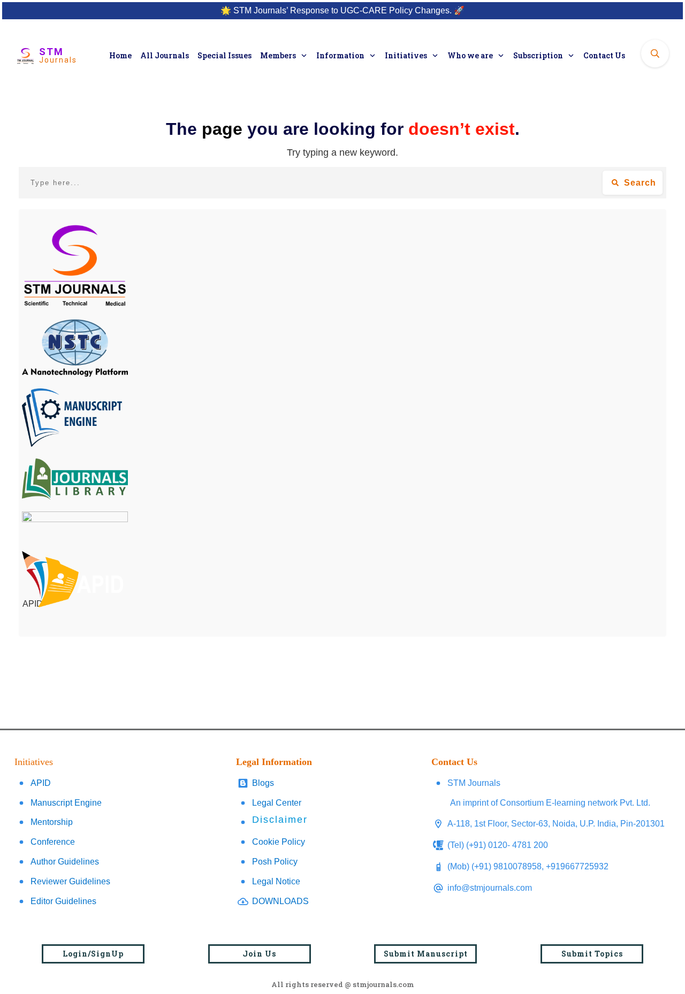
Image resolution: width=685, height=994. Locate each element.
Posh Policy (275, 861)
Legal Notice (276, 881)
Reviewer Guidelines (70, 881)
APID (41, 782)
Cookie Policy (278, 841)
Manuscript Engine (66, 802)
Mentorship (52, 822)
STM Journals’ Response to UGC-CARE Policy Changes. (342, 10)
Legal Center (276, 802)
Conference (53, 841)
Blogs (263, 782)
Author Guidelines (65, 861)
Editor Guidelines (63, 901)
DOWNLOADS (280, 901)
